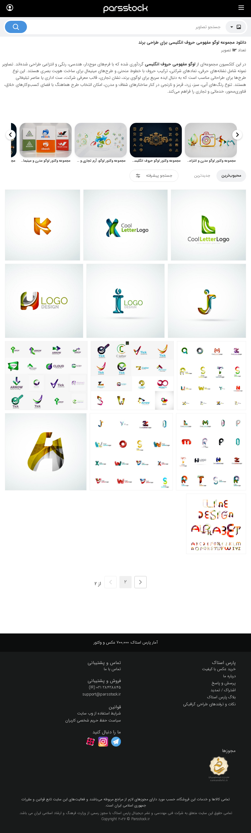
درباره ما (229, 676)
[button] (183, 663)
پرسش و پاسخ (224, 683)
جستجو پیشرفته (159, 175)
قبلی (140, 582)
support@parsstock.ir (101, 694)
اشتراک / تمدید (223, 690)
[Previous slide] (237, 135)
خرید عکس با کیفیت (219, 669)
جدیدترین (202, 175)
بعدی (110, 582)
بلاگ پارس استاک (221, 697)
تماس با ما (112, 669)
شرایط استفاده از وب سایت (99, 713)
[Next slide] (11, 135)
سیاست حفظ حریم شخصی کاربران (93, 720)
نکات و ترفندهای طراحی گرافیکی (209, 704)
